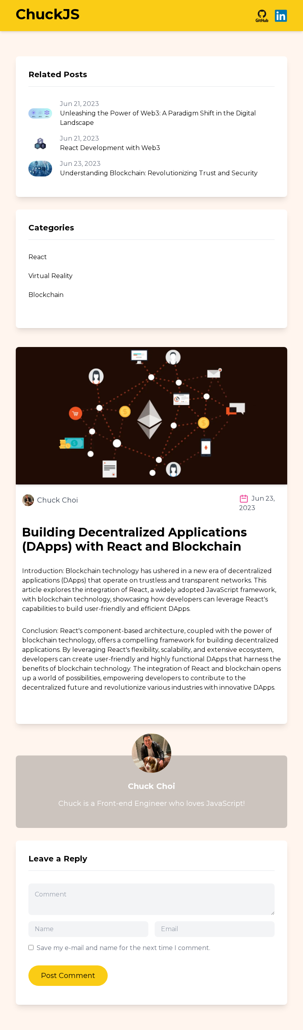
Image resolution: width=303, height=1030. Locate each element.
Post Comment (68, 975)
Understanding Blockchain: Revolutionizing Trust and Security (159, 173)
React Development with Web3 (110, 148)
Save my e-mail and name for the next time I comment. (123, 948)
